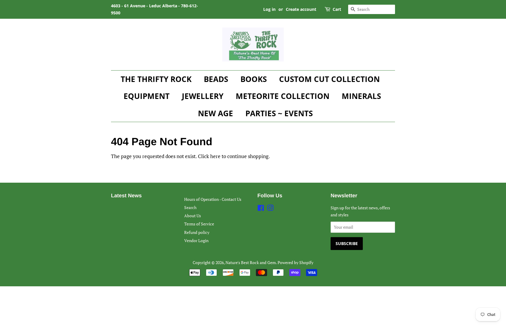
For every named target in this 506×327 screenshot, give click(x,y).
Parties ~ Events (279, 113)
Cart (337, 9)
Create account (301, 9)
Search (190, 207)
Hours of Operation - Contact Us (212, 199)
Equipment (147, 96)
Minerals (361, 96)
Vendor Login (196, 240)
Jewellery (202, 96)
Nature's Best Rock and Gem (250, 262)
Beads (216, 79)
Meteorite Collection (282, 96)
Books (253, 79)
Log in (269, 9)
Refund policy (196, 232)
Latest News (126, 195)
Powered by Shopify (295, 262)
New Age (215, 113)
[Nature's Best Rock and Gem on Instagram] (270, 209)
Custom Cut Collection (329, 79)
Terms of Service (199, 224)
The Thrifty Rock (156, 79)
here (215, 156)
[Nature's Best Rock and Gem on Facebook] (260, 209)
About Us (192, 215)
